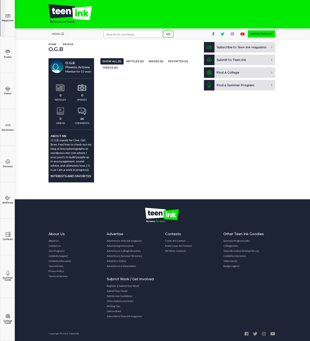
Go (168, 34)
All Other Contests (175, 250)
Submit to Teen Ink (231, 60)
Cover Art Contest (175, 240)
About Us (54, 240)
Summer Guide (8, 278)
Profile (68, 44)
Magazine (7, 20)
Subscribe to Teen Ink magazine (124, 316)
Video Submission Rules (120, 301)
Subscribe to (241, 47)
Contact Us (55, 245)
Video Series (230, 261)
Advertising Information (120, 245)
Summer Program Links (236, 240)
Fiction (8, 93)
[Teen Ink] (74, 13)
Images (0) (155, 61)
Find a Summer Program (235, 85)
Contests (8, 239)
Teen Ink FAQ (56, 266)
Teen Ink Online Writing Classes (241, 250)
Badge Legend (231, 266)
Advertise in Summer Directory (124, 255)
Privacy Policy (56, 271)
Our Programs (57, 250)
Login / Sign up (261, 33)
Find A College (228, 72)
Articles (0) (135, 61)
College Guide (7, 321)
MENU (56, 34)
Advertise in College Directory (124, 250)
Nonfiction (8, 130)
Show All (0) (111, 61)
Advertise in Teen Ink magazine (124, 240)
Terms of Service (58, 276)
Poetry (8, 57)
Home (52, 44)
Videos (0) (110, 67)
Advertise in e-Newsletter (121, 266)
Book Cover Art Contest (178, 245)
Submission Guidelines (120, 296)
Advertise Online (116, 261)
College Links (230, 245)
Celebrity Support (58, 255)
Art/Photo (7, 202)
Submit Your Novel (117, 290)
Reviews (8, 166)
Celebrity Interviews (60, 261)
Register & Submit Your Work (123, 285)
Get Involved (114, 311)
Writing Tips (113, 306)
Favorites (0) (178, 61)
